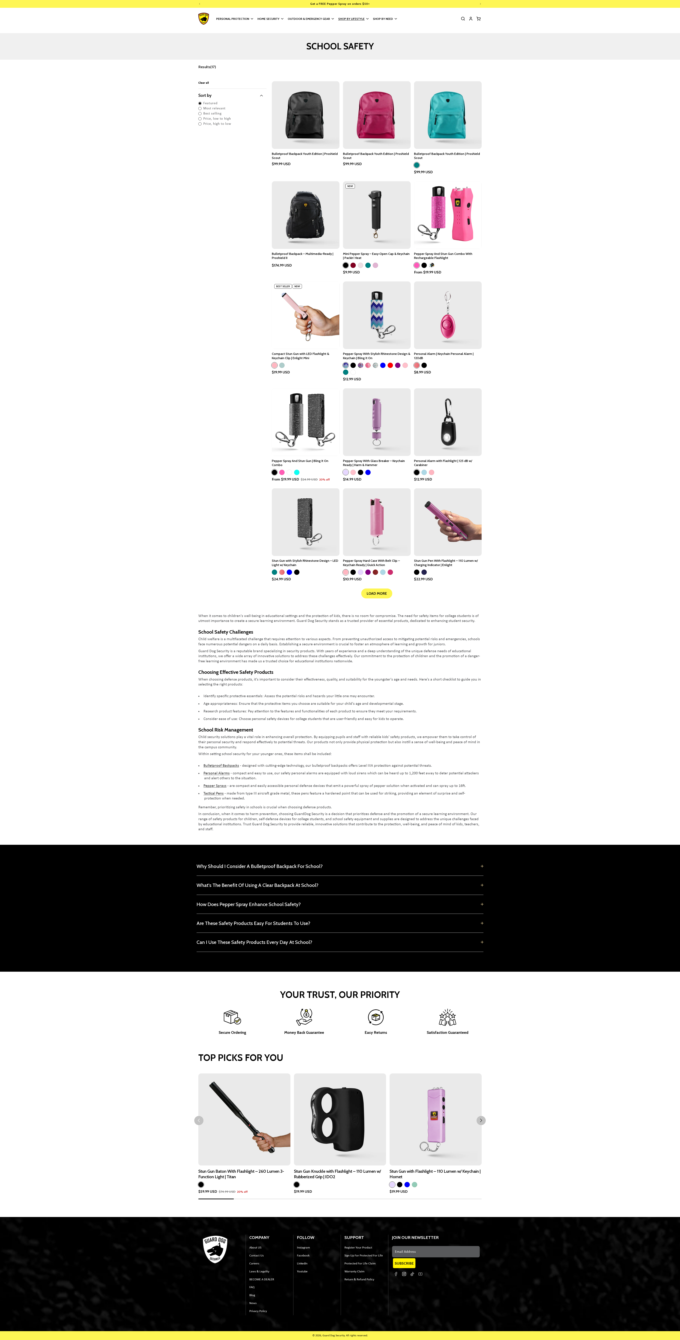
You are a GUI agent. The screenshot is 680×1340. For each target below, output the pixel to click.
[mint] (368, 265)
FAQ (251, 1287)
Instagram (303, 1247)
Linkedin (302, 1263)
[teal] (416, 165)
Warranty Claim (354, 1271)
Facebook (303, 1255)
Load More (377, 593)
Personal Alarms (216, 773)
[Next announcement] (480, 4)
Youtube (302, 1271)
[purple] (397, 365)
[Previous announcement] (199, 4)
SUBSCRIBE (404, 1263)
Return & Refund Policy (359, 1279)
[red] (390, 365)
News (253, 1303)
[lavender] (360, 265)
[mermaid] (375, 365)
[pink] (416, 265)
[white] (353, 372)
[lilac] (345, 472)
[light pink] (274, 365)
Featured (210, 103)
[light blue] (424, 472)
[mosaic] (345, 365)
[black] (345, 265)
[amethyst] (360, 365)
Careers (254, 1263)
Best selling (212, 113)
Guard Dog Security (333, 1335)
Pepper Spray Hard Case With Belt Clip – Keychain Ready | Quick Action (371, 563)
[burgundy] (353, 265)
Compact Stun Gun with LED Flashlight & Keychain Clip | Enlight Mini (300, 356)
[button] (234, 19)
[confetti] (368, 365)
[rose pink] (375, 265)
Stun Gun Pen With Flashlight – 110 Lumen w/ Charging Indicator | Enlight (446, 563)
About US (255, 1247)
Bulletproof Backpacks (221, 766)
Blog (252, 1295)
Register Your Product (358, 1247)
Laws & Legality (259, 1271)
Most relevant (214, 108)
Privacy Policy (258, 1311)
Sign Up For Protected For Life (363, 1255)
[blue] (383, 365)
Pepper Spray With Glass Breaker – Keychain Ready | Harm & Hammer (374, 463)
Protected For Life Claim (360, 1263)
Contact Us (256, 1255)
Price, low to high (217, 119)
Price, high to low (217, 124)
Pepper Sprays (214, 786)
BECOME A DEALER (261, 1279)
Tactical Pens (213, 794)
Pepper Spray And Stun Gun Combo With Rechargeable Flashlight (443, 256)
